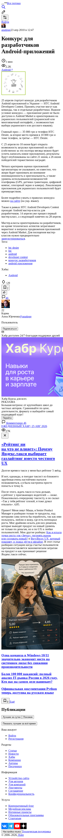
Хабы (11, 756)
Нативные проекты (19, 812)
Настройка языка (12, 831)
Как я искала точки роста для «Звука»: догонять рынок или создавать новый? (31, 535)
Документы (15, 787)
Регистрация (15, 738)
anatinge (6, 29)
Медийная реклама (19, 808)
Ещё (12, 701)
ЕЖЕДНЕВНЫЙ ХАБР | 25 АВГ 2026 (24, 426)
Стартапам (14, 818)
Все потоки (14, 3)
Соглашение (15, 790)
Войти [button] (5, 21)
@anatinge (25, 316)
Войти (12, 735)
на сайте (15, 200)
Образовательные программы (26, 815)
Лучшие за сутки (11, 717)
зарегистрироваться (13, 238)
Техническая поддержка (36, 831)
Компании (14, 760)
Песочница (15, 766)
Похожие (28, 717)
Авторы (13, 763)
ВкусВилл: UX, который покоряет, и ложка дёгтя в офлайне (30, 540)
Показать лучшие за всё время (19, 723)
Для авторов (15, 781)
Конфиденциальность (21, 793)
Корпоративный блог (21, 805)
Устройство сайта (18, 778)
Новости (13, 753)
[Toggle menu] (2, 4)
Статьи (12, 750)
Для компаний (17, 784)
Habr (21, 834)
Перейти (7, 418)
